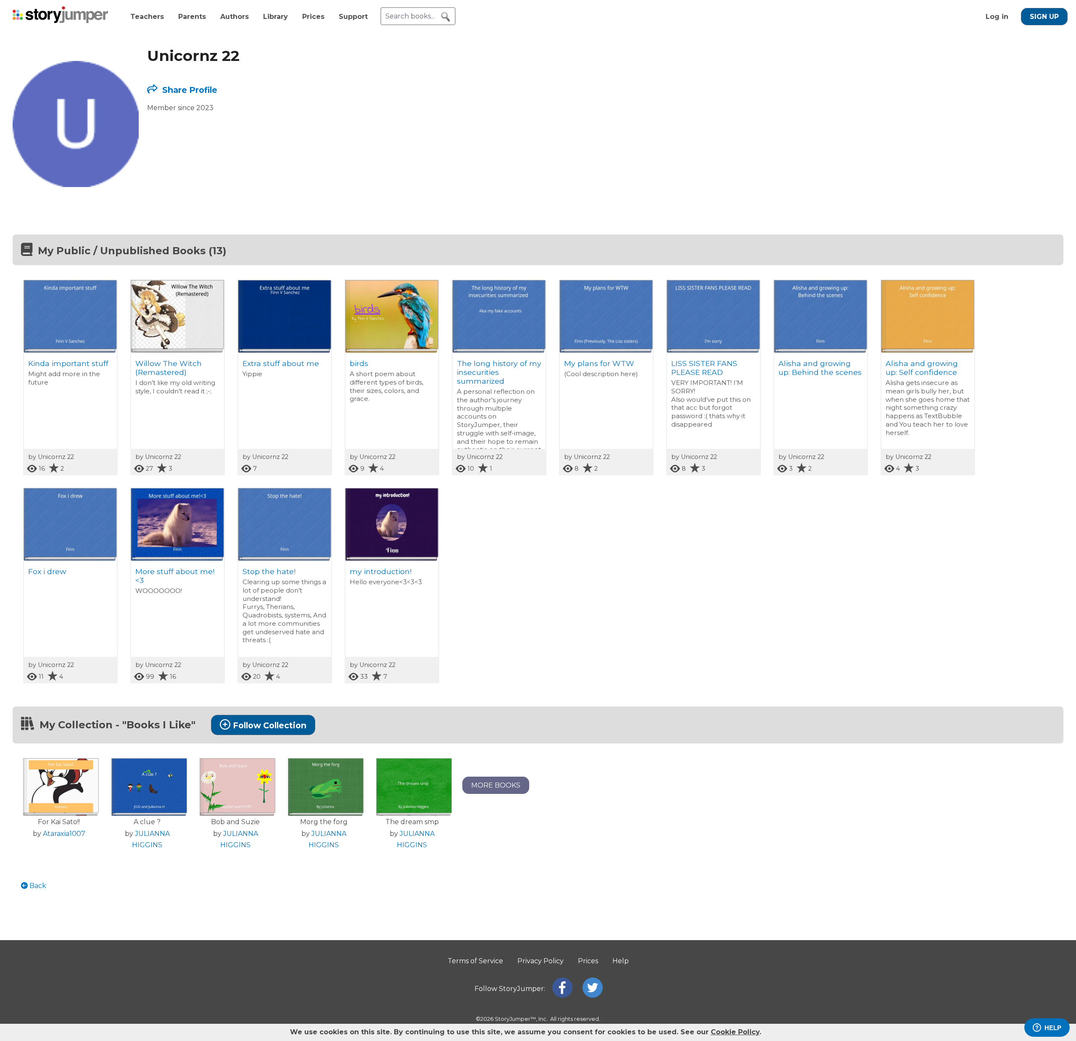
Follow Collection (269, 725)
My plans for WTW (599, 363)
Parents (192, 17)
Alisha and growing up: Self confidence (922, 368)
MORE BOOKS (495, 785)
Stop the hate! (269, 571)
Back (37, 886)
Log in (997, 17)
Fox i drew (47, 571)
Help (620, 961)
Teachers (147, 17)
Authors (234, 17)
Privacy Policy (540, 961)
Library (275, 17)
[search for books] (445, 17)
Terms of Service (475, 961)
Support (353, 17)
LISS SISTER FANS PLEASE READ (704, 368)
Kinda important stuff (68, 363)
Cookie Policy (735, 1032)
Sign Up (1044, 17)
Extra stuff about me (281, 363)
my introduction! (380, 571)
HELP (1052, 1027)
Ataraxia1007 (64, 834)
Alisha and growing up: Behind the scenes (820, 368)
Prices (313, 17)
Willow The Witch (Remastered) (168, 368)
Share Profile (188, 90)
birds (359, 363)
